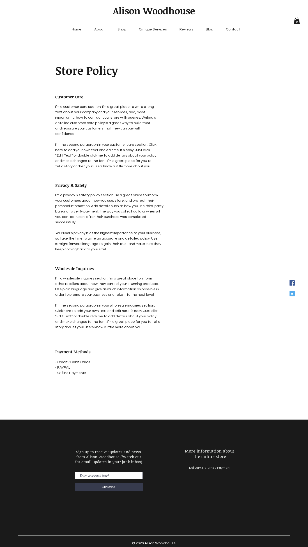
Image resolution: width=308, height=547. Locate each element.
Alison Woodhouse (154, 10)
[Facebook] (292, 283)
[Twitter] (292, 293)
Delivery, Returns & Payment (209, 467)
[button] (297, 20)
